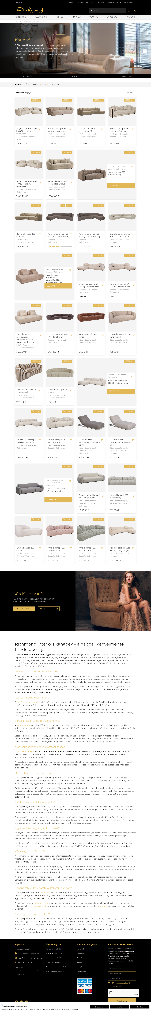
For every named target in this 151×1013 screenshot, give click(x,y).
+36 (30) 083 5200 (20, 2)
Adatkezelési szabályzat (55, 971)
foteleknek (44, 892)
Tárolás (77, 17)
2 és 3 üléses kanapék (24, 76)
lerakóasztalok (39, 906)
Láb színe (55, 84)
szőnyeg (103, 906)
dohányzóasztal (41, 903)
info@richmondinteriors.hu (30, 958)
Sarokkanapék (76, 76)
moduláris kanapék (26, 751)
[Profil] (129, 11)
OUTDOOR (131, 17)
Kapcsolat (89, 2)
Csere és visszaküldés (54, 958)
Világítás (93, 17)
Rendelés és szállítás (54, 949)
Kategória (35, 84)
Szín (45, 84)
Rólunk (70, 2)
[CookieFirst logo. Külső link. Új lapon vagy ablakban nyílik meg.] (2, 1005)
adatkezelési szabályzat (71, 1009)
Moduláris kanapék (128, 76)
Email (42, 609)
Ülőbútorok (41, 17)
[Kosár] (135, 11)
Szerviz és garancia (53, 962)
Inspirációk (100, 2)
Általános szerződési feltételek (57, 967)
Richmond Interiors (29, 10)
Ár (27, 84)
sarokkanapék (23, 725)
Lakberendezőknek (114, 2)
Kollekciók (20, 17)
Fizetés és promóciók (54, 953)
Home (17, 21)
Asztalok (60, 17)
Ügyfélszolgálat (130, 2)
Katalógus (79, 2)
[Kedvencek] (132, 11)
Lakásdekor (112, 17)
